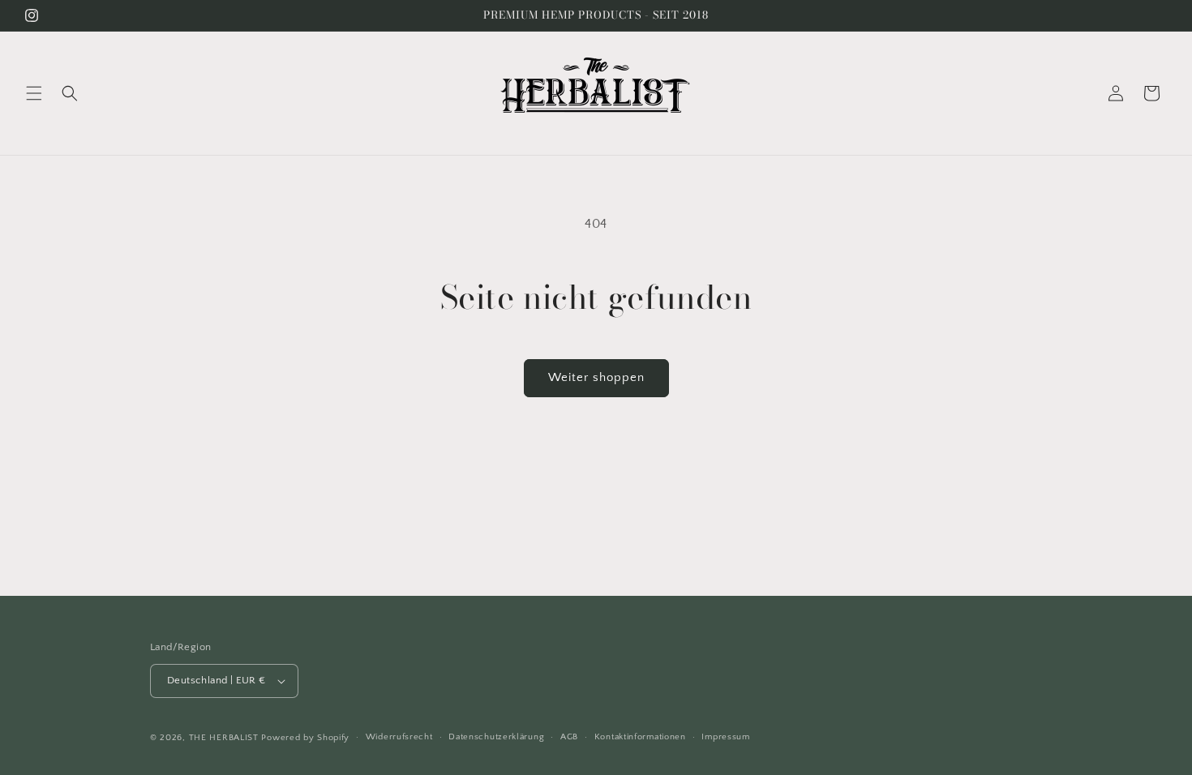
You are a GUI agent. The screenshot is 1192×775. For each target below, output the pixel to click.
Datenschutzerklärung (496, 737)
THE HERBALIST (224, 738)
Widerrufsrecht (399, 737)
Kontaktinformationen (640, 737)
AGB (569, 737)
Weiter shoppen (596, 377)
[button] (34, 93)
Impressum (725, 737)
